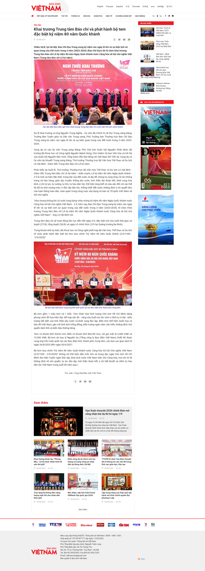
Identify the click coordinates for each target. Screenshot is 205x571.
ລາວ (152, 6)
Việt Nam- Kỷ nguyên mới (47, 16)
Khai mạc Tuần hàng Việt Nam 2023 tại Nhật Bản (163, 44)
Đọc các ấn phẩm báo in (154, 102)
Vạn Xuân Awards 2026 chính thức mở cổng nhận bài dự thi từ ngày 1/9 (107, 412)
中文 (128, 6)
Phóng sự (75, 16)
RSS (143, 559)
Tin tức (64, 16)
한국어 (169, 6)
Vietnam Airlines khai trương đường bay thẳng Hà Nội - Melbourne (155, 88)
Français (109, 6)
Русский (136, 6)
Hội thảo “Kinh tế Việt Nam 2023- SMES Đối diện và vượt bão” (163, 32)
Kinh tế (109, 16)
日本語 (145, 6)
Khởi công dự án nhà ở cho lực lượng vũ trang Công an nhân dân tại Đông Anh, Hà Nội (82, 461)
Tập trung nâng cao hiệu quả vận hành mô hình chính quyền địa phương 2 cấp (117, 495)
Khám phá (98, 16)
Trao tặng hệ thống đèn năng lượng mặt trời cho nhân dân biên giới (47, 495)
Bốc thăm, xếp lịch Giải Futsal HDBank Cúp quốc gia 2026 (81, 493)
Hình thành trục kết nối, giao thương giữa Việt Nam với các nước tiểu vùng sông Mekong (156, 72)
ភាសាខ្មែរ (160, 6)
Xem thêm (41, 402)
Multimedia (140, 16)
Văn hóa (86, 16)
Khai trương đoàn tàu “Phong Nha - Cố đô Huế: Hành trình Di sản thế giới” (48, 461)
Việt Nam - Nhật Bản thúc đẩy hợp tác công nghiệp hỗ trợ (163, 58)
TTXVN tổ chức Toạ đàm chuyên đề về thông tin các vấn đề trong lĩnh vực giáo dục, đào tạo (116, 461)
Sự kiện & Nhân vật (124, 16)
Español (119, 6)
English (100, 6)
